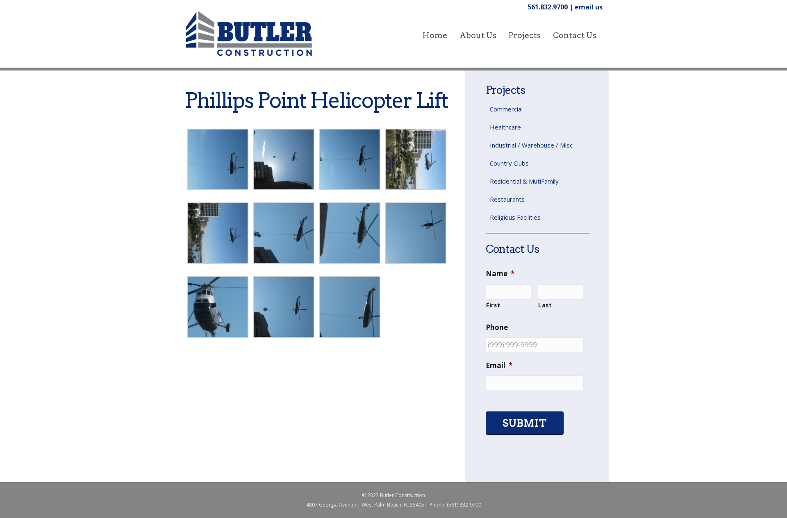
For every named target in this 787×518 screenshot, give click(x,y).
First (493, 305)
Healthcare (505, 127)
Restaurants (507, 199)
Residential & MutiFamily (524, 181)
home (435, 35)
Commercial (506, 109)
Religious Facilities (515, 217)
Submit (525, 423)
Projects (525, 35)
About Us (477, 35)
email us (589, 6)
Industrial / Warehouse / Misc (531, 145)
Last (545, 305)
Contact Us (574, 35)
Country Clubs (509, 163)
